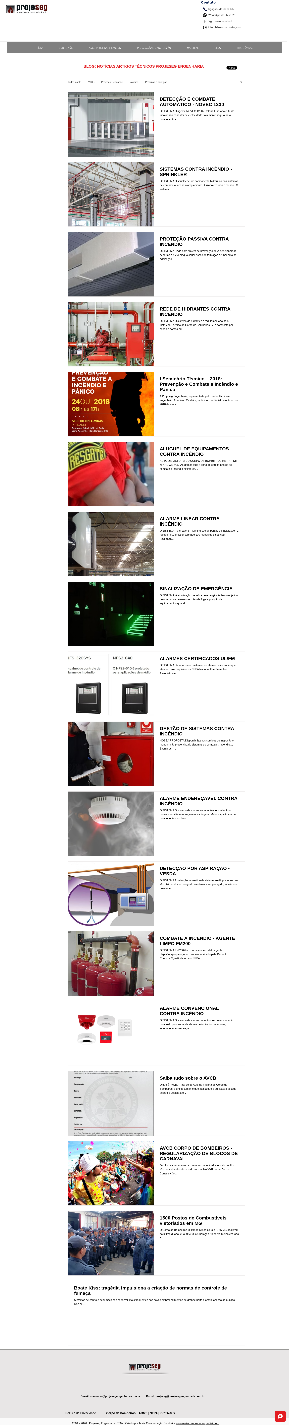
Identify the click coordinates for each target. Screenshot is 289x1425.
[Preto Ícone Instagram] (205, 27)
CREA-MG (167, 1413)
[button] (241, 82)
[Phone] (205, 9)
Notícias (133, 82)
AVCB (91, 82)
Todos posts (74, 82)
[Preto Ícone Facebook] (205, 21)
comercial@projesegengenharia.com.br (115, 1396)
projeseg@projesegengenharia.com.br (180, 1396)
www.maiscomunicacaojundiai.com (197, 1423)
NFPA (154, 1413)
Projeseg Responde (112, 82)
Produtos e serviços (156, 82)
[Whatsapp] (205, 15)
